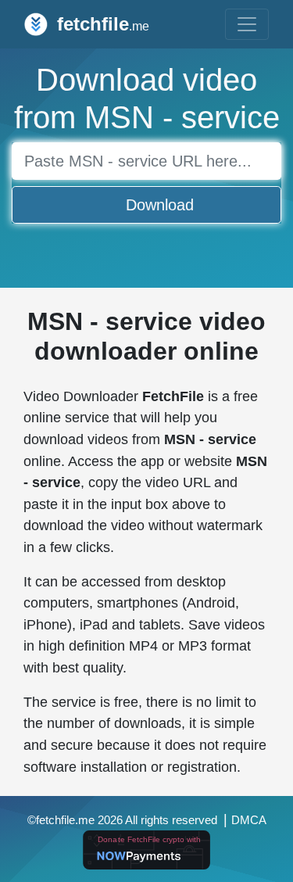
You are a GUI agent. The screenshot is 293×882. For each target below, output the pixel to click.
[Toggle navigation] (247, 24)
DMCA (248, 820)
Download (160, 204)
